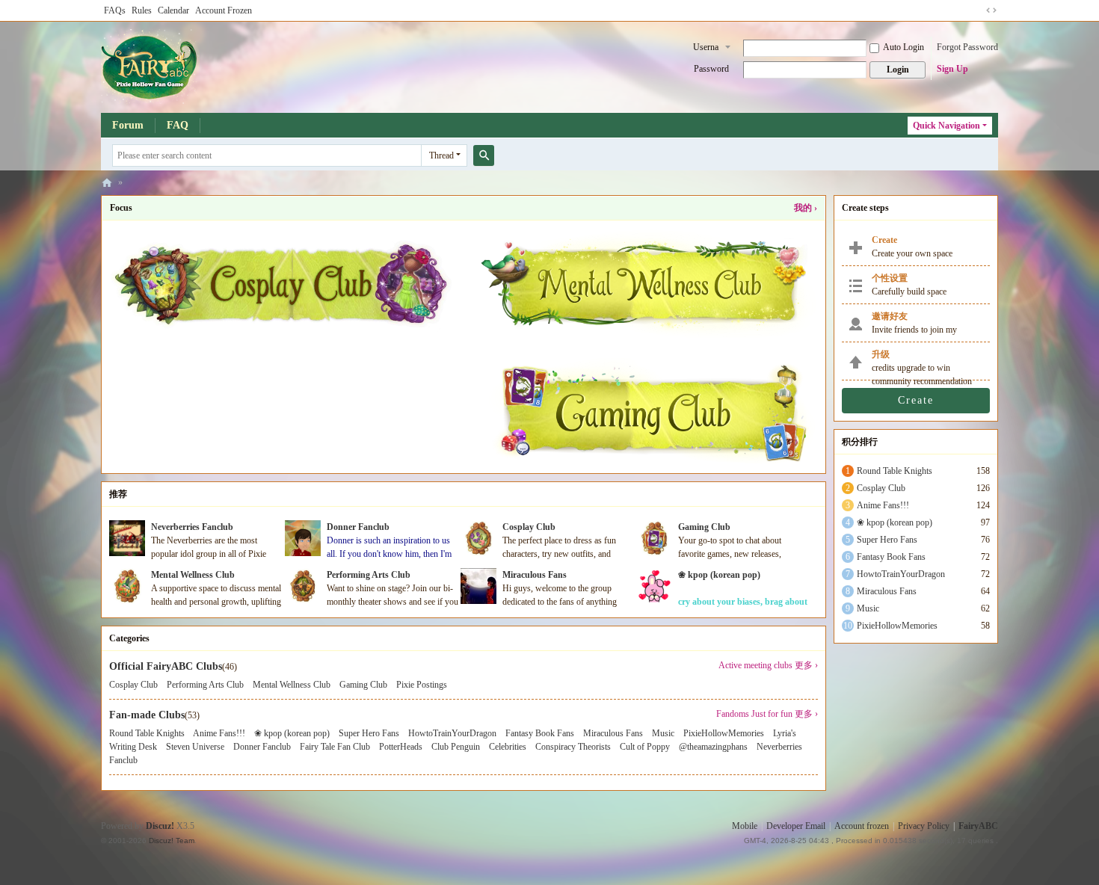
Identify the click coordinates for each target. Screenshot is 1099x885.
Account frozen (861, 826)
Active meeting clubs (755, 665)
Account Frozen (223, 10)
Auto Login (903, 47)
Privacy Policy (923, 826)
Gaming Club (704, 527)
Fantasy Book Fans (539, 733)
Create (916, 400)
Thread (441, 155)
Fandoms (732, 714)
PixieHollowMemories (723, 733)
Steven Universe (195, 746)
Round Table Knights (147, 733)
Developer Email (795, 826)
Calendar (173, 10)
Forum (128, 125)
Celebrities (507, 746)
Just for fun (771, 714)
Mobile (744, 826)
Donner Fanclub (358, 527)
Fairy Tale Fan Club (335, 746)
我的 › (805, 208)
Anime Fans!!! (219, 733)
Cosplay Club (528, 527)
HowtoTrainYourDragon (452, 733)
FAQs (115, 10)
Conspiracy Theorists (573, 746)
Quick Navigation (946, 125)
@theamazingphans (713, 746)
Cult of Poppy (645, 746)
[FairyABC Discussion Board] (150, 66)
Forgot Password (967, 47)
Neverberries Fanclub (192, 527)
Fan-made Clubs (147, 715)
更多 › (806, 665)
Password (711, 69)
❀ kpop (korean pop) (719, 575)
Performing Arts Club (368, 575)
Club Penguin (455, 746)
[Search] (483, 155)
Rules (142, 10)
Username (705, 48)
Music (663, 733)
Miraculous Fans (534, 575)
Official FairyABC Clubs (165, 666)
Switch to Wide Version (991, 10)
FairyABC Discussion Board (107, 183)
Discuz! (160, 826)
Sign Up (952, 69)
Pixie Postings (421, 684)
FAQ (177, 125)
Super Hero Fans (369, 733)
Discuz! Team (171, 840)
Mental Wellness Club (193, 575)
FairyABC (978, 826)
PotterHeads (400, 746)
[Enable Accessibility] (977, 10)
